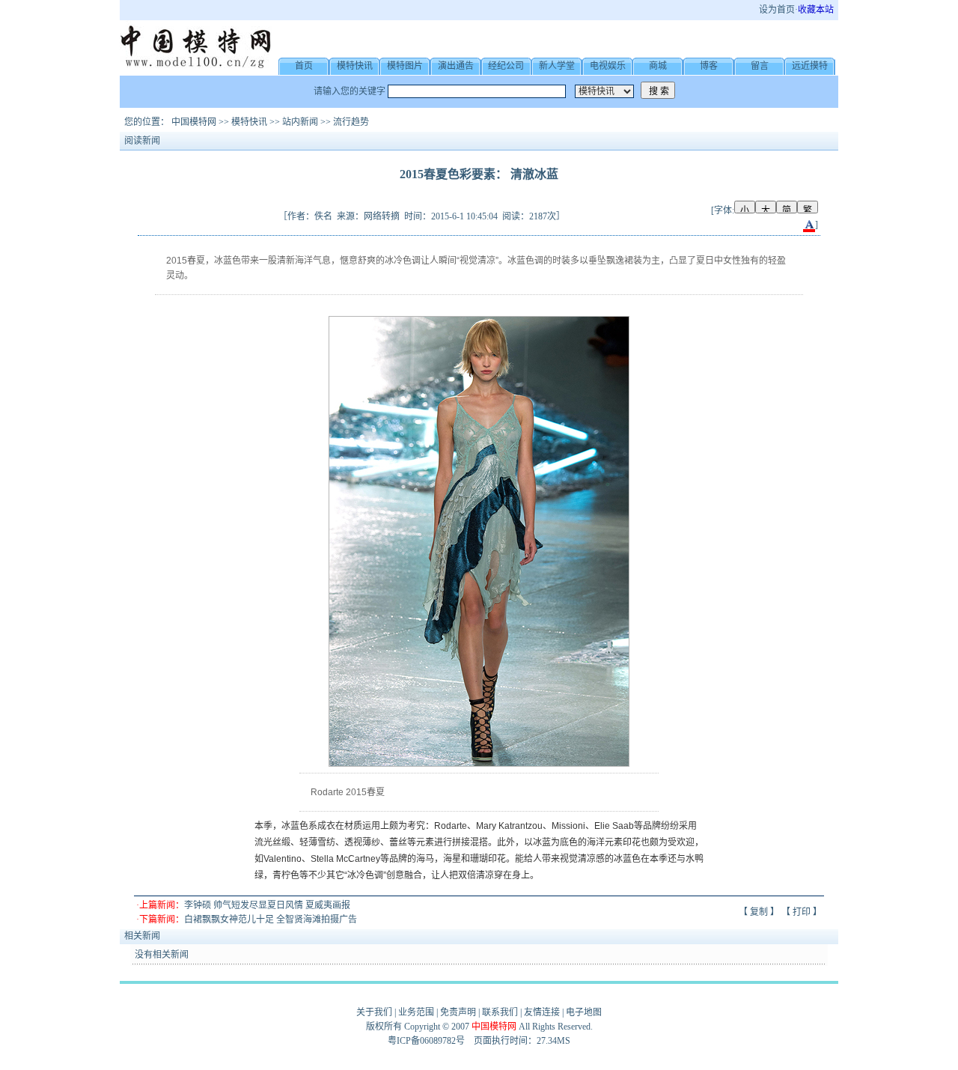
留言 (760, 66)
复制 (759, 912)
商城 (658, 66)
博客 (709, 66)
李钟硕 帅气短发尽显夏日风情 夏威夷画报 (267, 905)
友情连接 (542, 1012)
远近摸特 (810, 66)
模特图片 (405, 66)
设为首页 (777, 9)
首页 (304, 66)
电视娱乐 (608, 66)
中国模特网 (193, 122)
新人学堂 (557, 66)
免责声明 (458, 1012)
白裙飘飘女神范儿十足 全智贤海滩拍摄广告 (270, 919)
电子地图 (584, 1012)
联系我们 (500, 1012)
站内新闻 (300, 122)
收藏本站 (816, 9)
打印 (802, 912)
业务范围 (416, 1012)
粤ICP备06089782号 (426, 1041)
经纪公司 (506, 66)
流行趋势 (351, 122)
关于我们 (374, 1012)
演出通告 (456, 66)
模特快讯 (355, 66)
